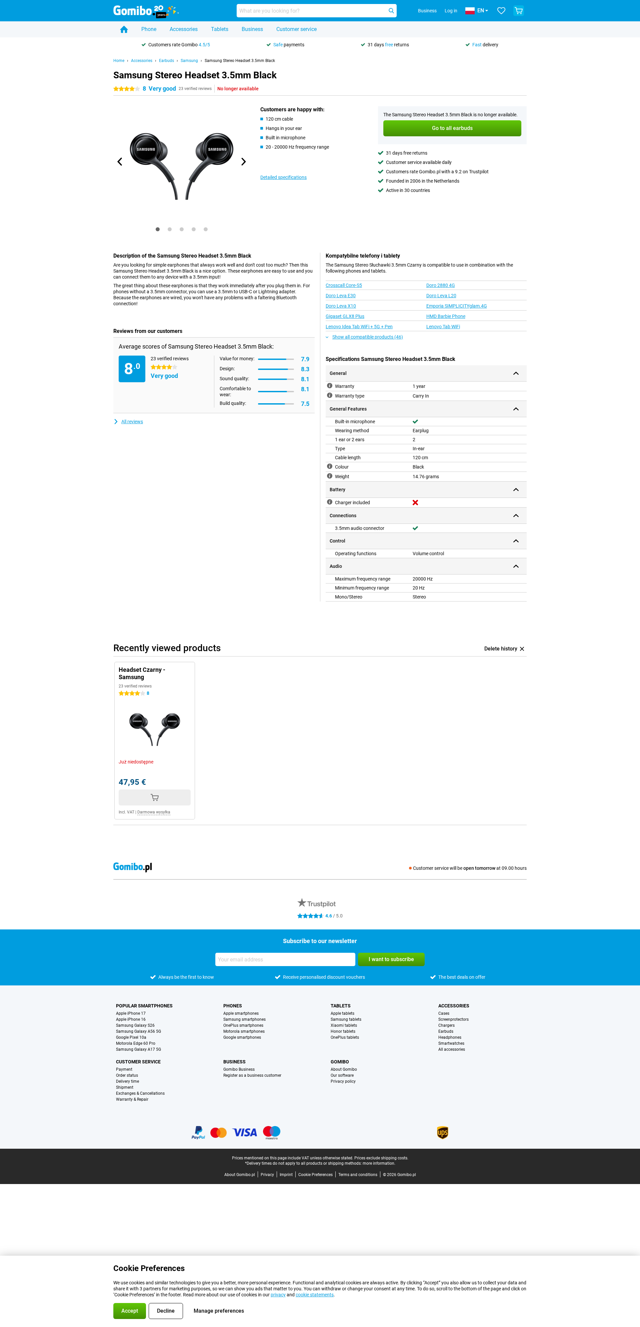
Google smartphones (242, 1037)
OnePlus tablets (345, 1037)
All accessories (451, 1049)
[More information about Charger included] (329, 502)
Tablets (219, 29)
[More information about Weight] (329, 476)
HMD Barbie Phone (445, 316)
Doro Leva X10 (341, 306)
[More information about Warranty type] (329, 395)
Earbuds (166, 60)
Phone (148, 29)
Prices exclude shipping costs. (381, 1158)
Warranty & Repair (132, 1099)
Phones (232, 1005)
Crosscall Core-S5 (344, 285)
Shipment (124, 1087)
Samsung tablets (346, 1019)
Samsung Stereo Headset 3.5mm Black (240, 60)
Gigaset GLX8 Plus (345, 316)
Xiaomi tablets (344, 1025)
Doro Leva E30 (341, 295)
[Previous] (120, 161)
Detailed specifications (283, 177)
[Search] (391, 10)
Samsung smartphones (244, 1019)
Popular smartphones (144, 1005)
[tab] (158, 229)
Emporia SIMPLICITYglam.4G (456, 306)
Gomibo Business (239, 1069)
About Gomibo (344, 1069)
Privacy (267, 1174)
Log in (451, 10)
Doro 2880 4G (440, 285)
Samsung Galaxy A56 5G (138, 1031)
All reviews (132, 421)
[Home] (124, 29)
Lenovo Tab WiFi (443, 326)
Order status (127, 1075)
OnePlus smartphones (243, 1025)
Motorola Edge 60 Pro (135, 1043)
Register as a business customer (252, 1075)
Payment (124, 1069)
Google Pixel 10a (131, 1037)
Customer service (296, 29)
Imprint (286, 1174)
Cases (443, 1013)
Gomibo (340, 1061)
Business (252, 29)
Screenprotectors (453, 1019)
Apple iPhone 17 (131, 1013)
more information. (379, 1163)
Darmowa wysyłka (153, 812)
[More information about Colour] (329, 466)
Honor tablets (343, 1031)
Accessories (184, 29)
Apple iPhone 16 (131, 1019)
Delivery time (127, 1081)
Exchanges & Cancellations (140, 1093)
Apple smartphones (241, 1013)
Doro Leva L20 (441, 295)
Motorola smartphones (244, 1031)
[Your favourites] (501, 11)
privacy (278, 1294)
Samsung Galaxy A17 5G (138, 1049)
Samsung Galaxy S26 (135, 1025)
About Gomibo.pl (239, 1174)
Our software (342, 1075)
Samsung (189, 60)
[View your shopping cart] (519, 11)
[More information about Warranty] (329, 385)
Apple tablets (342, 1013)
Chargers (446, 1025)
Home (118, 60)
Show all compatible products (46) (367, 337)
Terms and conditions (357, 1174)
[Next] (243, 161)
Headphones (449, 1037)
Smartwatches (451, 1043)
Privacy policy (343, 1081)
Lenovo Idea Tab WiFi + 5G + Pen (359, 326)
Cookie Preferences (315, 1174)
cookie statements (315, 1294)
